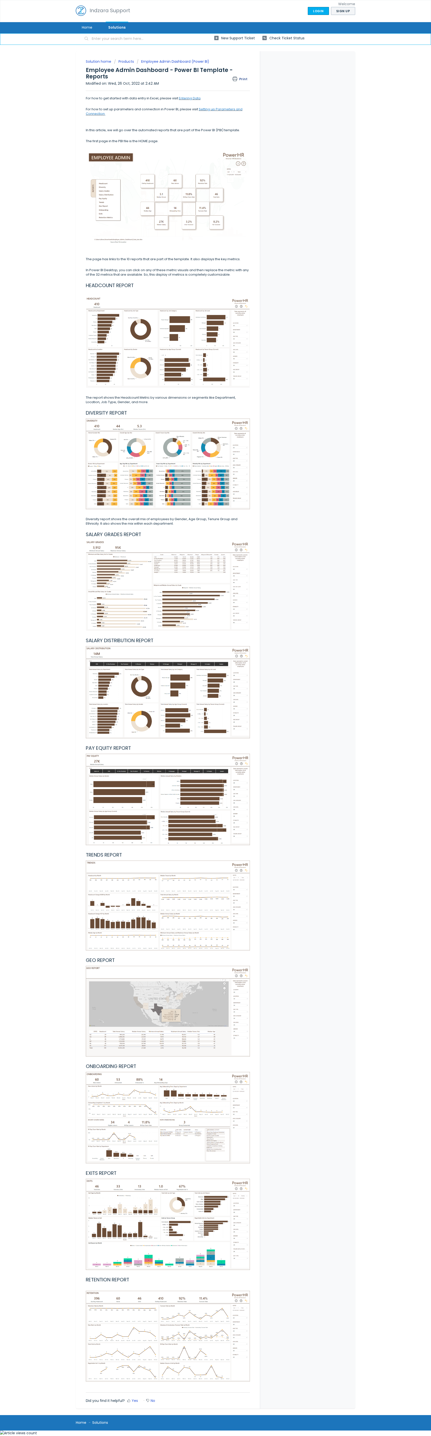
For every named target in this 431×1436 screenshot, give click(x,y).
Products (126, 61)
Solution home (99, 61)
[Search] (86, 39)
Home (87, 27)
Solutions (117, 27)
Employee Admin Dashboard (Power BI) (175, 61)
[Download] (206, 676)
